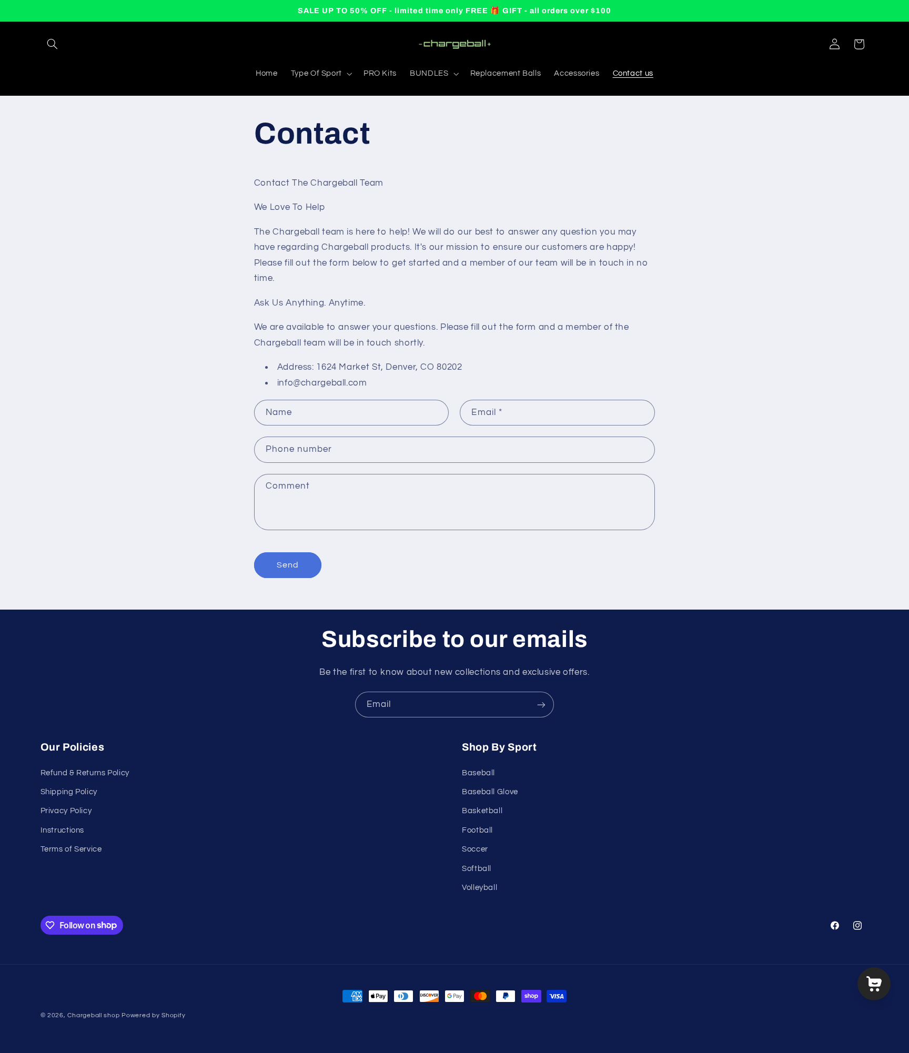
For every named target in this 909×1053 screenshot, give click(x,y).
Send (288, 565)
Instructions (63, 830)
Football (477, 830)
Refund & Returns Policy (85, 773)
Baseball (478, 773)
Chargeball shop (93, 1015)
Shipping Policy (69, 792)
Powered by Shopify (153, 1015)
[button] (53, 44)
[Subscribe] (541, 704)
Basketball (482, 811)
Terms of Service (71, 849)
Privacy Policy (66, 811)
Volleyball (479, 888)
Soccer (475, 849)
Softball (476, 869)
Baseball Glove (490, 792)
